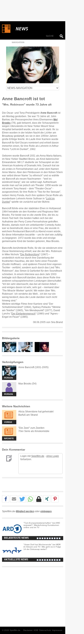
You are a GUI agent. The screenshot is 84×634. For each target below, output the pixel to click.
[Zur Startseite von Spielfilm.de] (6, 32)
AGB (36, 630)
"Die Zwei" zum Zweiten (31, 428)
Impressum (57, 630)
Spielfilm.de (37, 456)
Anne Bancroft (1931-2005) (33, 367)
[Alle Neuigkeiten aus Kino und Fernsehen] (36, 29)
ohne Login (52, 456)
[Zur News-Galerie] (10, 351)
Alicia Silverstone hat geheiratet (35, 411)
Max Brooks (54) (27, 383)
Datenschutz (45, 630)
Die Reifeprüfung (29, 254)
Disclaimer (28, 630)
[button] (5, 499)
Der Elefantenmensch (23, 313)
